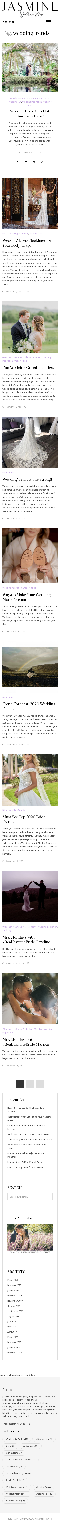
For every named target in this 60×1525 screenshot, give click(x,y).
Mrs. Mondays (30, 926)
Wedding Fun (15, 101)
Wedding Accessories (17, 1487)
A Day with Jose (44, 1439)
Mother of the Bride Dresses (20, 1459)
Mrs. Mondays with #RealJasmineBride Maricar (25, 1042)
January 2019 (13, 1347)
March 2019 (12, 1336)
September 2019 (15, 1311)
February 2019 (14, 1342)
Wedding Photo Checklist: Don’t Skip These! (28, 1134)
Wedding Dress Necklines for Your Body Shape (26, 243)
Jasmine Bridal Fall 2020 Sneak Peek (24, 1162)
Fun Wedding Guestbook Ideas (28, 367)
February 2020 (14, 1285)
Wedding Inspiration (32, 101)
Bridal (33, 98)
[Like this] (40, 152)
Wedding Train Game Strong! (27, 479)
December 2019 (14, 1295)
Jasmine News (14, 1452)
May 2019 (11, 1326)
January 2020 (13, 1290)
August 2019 (13, 1316)
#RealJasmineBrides (20, 98)
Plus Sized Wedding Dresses (20, 1473)
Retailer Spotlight (15, 1480)
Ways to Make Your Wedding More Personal (26, 597)
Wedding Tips (36, 233)
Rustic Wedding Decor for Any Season (25, 1167)
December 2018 (14, 1352)
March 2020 (12, 1279)
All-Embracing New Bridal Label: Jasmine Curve (29, 1139)
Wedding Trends (17, 810)
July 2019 (11, 1321)
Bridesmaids (43, 98)
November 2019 (15, 1300)
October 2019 (13, 1305)
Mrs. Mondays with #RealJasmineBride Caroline (26, 940)
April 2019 (12, 1331)
